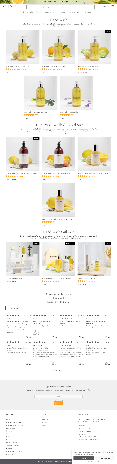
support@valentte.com (85, 431)
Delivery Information (12, 437)
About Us (88, 12)
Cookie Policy (91, 461)
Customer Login (11, 434)
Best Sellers (29, 12)
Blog (43, 425)
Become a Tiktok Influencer (14, 425)
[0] (112, 6)
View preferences (105, 458)
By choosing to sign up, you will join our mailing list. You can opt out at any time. (59, 399)
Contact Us (81, 426)
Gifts (37, 12)
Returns (8, 440)
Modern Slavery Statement (14, 451)
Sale (23, 12)
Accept (84, 458)
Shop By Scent (74, 12)
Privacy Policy (98, 461)
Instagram (45, 422)
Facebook (45, 419)
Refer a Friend (10, 428)
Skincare (62, 12)
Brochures (9, 431)
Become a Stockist (11, 443)
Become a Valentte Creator (14, 422)
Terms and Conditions (12, 445)
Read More (10, 332)
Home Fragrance (49, 12)
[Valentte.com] (10, 6)
